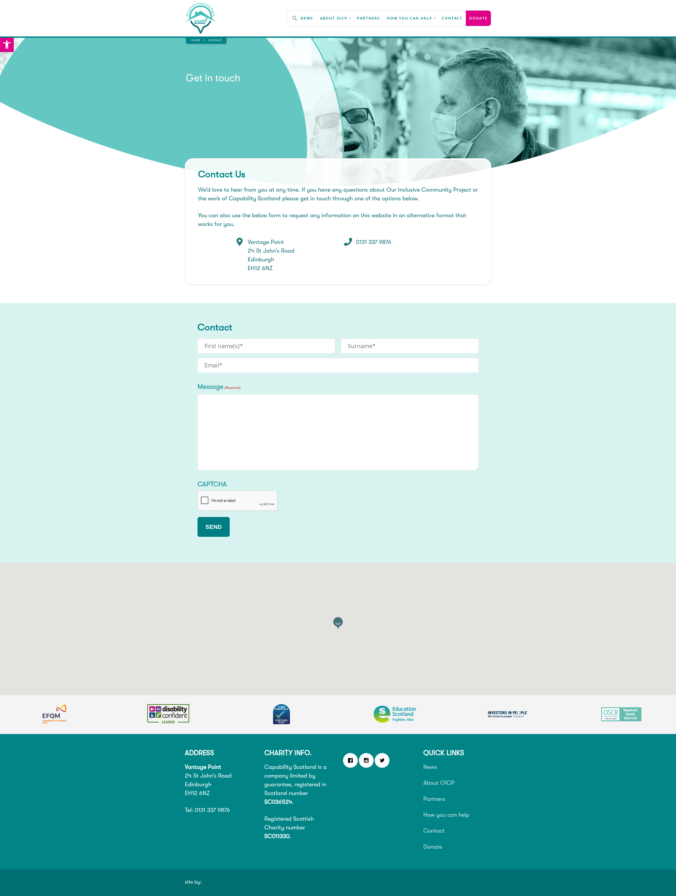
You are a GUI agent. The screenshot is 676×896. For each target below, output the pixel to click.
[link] (7, 45)
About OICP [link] (438, 782)
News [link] (430, 767)
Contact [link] (434, 830)
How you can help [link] (446, 814)
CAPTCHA (212, 484)
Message (219, 386)
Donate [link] (432, 846)
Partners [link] (434, 799)
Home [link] (195, 40)
